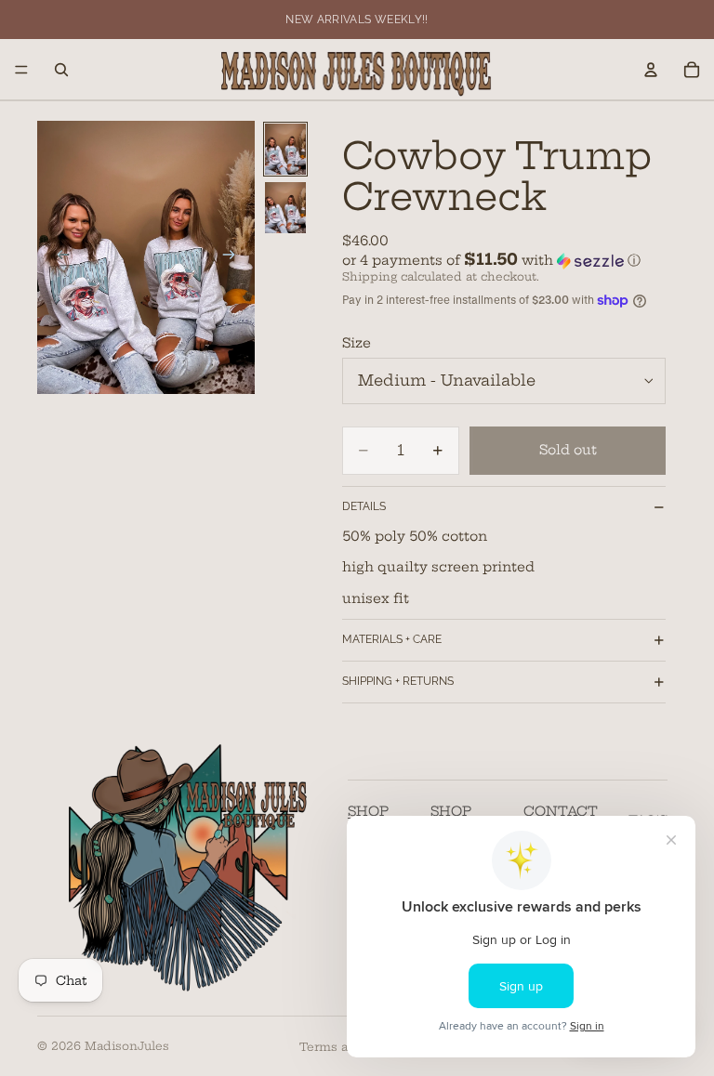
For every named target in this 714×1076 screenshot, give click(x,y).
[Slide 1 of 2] (285, 149)
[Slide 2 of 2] (285, 207)
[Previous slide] (57, 257)
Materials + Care (392, 639)
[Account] (650, 69)
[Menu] (21, 69)
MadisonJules (127, 1046)
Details (364, 506)
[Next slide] (234, 257)
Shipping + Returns (398, 681)
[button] (504, 260)
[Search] (61, 69)
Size (356, 343)
